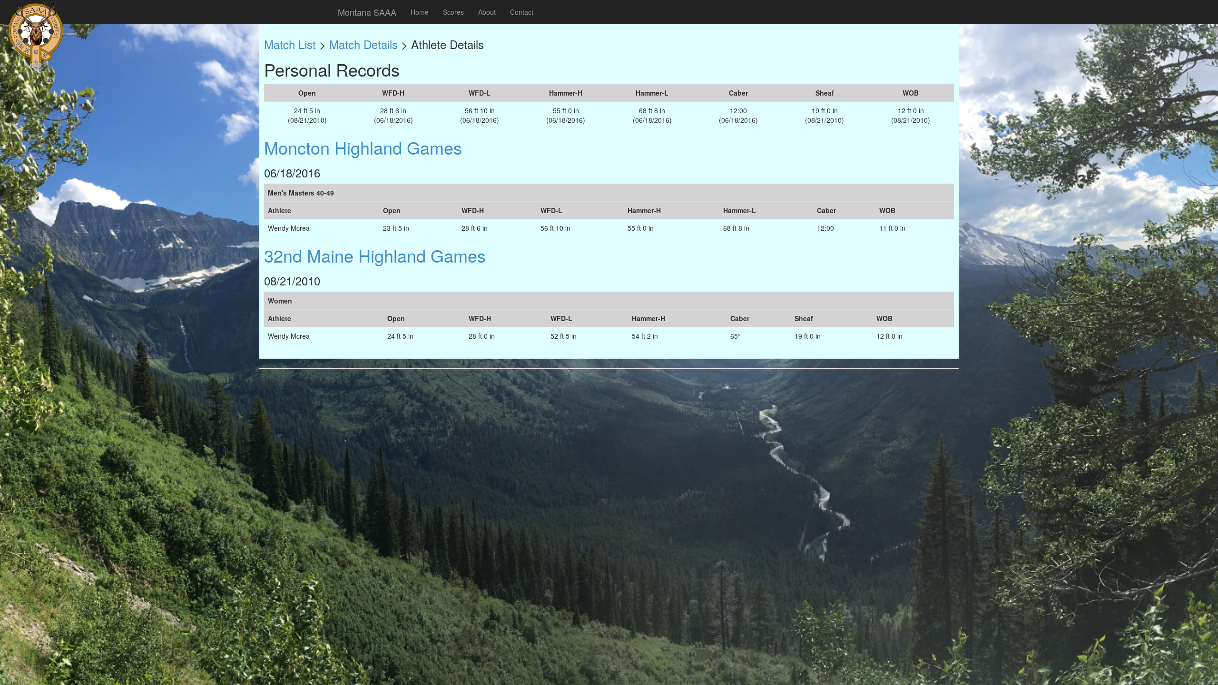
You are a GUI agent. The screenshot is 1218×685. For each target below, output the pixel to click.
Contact (521, 12)
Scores (453, 12)
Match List (290, 44)
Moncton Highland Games (363, 147)
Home (420, 12)
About (487, 12)
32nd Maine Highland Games (375, 255)
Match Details (363, 44)
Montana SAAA (367, 12)
